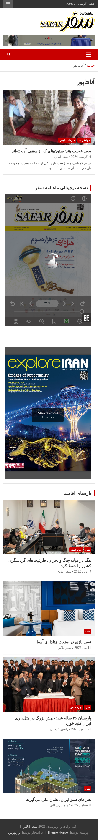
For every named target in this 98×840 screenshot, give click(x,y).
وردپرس (14, 832)
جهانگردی (84, 140)
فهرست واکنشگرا (8, 4)
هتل (87, 549)
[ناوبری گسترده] (89, 54)
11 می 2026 (82, 647)
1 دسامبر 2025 (81, 729)
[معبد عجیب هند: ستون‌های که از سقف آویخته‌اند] (49, 117)
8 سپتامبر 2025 (81, 805)
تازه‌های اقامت (77, 493)
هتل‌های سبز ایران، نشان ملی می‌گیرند (58, 799)
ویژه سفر (76, 549)
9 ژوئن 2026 (82, 571)
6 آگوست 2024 (81, 156)
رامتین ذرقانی (59, 729)
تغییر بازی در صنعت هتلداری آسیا (64, 641)
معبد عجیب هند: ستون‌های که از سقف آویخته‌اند (51, 150)
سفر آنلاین (61, 156)
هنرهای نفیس (67, 140)
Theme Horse (57, 832)
